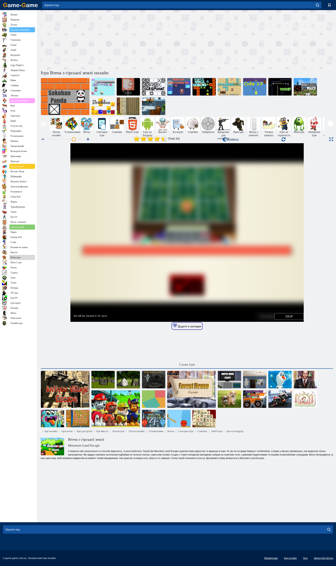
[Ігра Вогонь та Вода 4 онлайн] (153, 418)
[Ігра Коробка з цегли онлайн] (103, 106)
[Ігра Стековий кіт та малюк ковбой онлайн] (179, 87)
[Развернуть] (331, 139)
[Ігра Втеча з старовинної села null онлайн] (65, 389)
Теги (305, 558)
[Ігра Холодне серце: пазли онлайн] (280, 379)
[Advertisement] (114, 39)
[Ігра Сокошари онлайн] (103, 87)
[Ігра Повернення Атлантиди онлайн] (77, 418)
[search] (317, 5)
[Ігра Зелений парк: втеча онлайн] (153, 106)
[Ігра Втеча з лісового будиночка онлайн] (191, 389)
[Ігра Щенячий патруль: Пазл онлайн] (115, 408)
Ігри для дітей (84, 431)
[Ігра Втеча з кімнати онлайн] (254, 379)
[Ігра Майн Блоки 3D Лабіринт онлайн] (305, 87)
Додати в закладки (189, 326)
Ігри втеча (67, 431)
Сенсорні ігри (185, 431)
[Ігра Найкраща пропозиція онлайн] (305, 379)
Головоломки (155, 431)
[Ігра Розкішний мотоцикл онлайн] (280, 399)
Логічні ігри (118, 431)
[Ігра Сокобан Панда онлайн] (65, 96)
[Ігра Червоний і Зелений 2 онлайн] (179, 418)
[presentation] (43, 123)
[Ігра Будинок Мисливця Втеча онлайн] (229, 379)
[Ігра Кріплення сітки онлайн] (153, 87)
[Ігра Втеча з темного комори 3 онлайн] (153, 379)
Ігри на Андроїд (234, 431)
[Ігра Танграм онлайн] (153, 399)
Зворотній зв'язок (323, 558)
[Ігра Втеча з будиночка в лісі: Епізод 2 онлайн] (128, 379)
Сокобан (202, 431)
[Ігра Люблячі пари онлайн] (305, 399)
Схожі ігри (187, 364)
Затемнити (233, 139)
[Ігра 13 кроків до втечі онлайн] (229, 87)
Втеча (170, 431)
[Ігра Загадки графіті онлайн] (52, 418)
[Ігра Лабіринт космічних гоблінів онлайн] (204, 87)
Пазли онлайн (136, 431)
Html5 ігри (216, 431)
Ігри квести (102, 431)
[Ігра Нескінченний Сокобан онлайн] (128, 87)
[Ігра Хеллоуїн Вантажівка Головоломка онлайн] (254, 399)
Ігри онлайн (51, 431)
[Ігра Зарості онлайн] (280, 87)
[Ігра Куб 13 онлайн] (254, 87)
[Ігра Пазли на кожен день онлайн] (229, 399)
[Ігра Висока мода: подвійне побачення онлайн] (103, 379)
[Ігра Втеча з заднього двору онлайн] (128, 106)
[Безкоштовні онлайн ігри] (20, 5)
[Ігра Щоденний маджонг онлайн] (204, 418)
